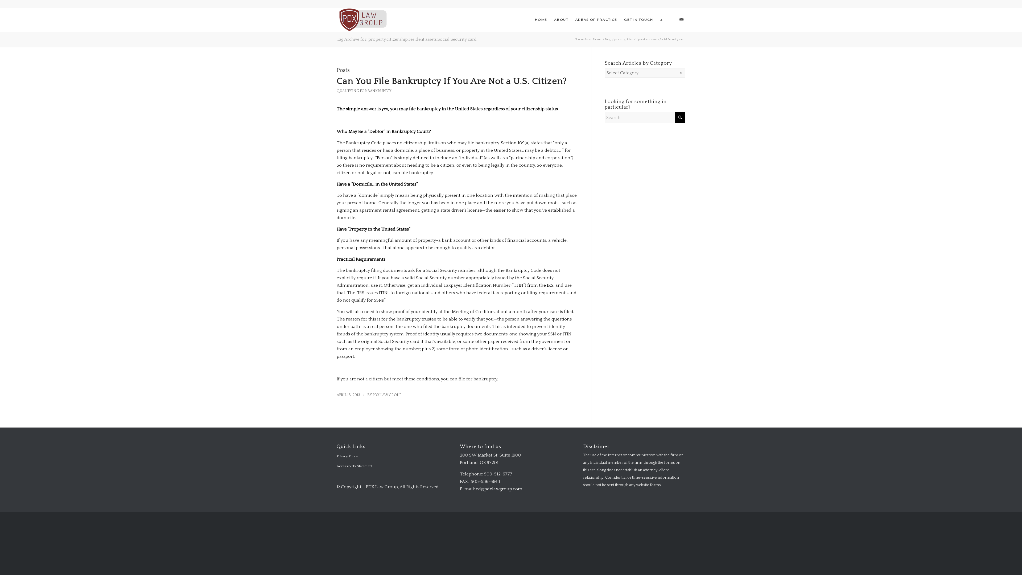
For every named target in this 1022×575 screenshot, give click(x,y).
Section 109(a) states (521, 143)
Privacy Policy (347, 456)
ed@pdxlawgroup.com (499, 489)
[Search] (661, 20)
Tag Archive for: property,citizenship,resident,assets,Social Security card (407, 39)
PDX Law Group (387, 395)
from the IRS (540, 285)
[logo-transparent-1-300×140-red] (362, 20)
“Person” (384, 157)
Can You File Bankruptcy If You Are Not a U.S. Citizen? (452, 81)
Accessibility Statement (354, 466)
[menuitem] (541, 20)
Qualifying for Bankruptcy (364, 91)
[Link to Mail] (681, 19)
